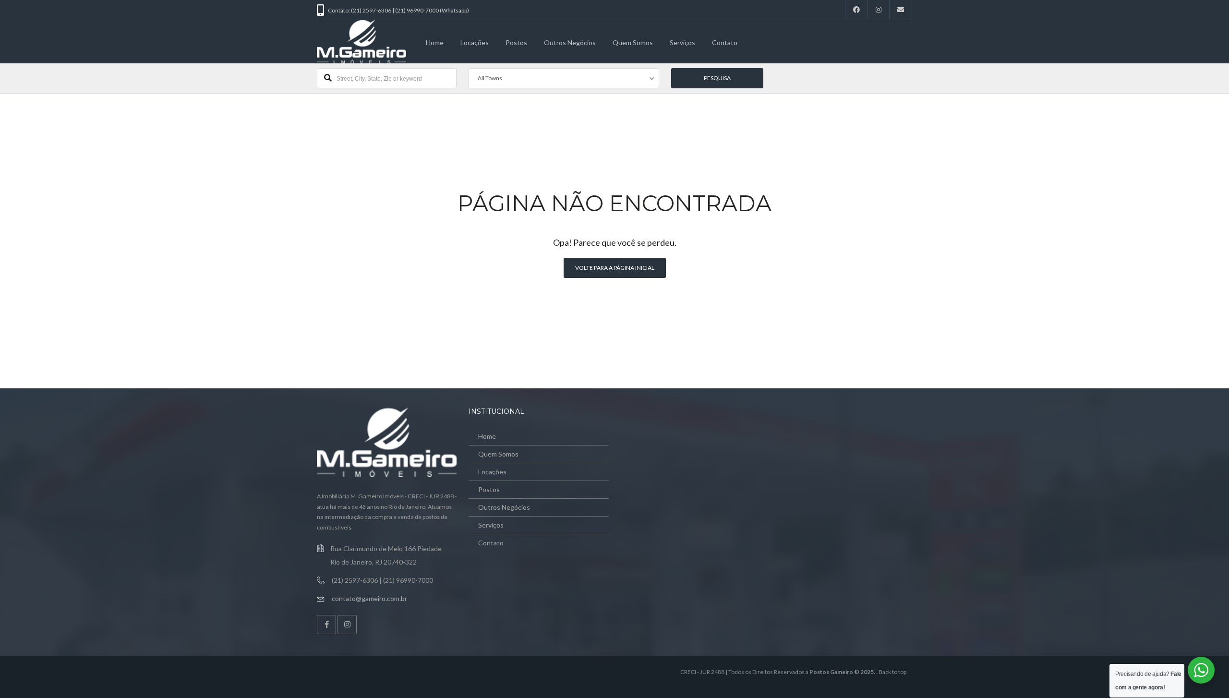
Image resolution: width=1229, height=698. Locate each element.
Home (435, 42)
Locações (474, 42)
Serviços (682, 42)
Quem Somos (633, 42)
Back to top (892, 671)
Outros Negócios (570, 42)
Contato (724, 42)
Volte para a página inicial (614, 267)
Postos (516, 42)
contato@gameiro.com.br (369, 598)
